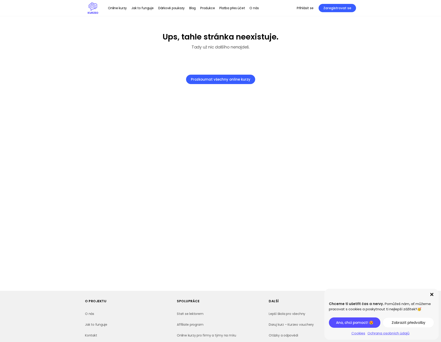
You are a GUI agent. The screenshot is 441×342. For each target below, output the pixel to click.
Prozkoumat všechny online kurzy (220, 79)
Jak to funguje (96, 324)
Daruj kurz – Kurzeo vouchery (291, 324)
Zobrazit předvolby (408, 322)
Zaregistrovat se (337, 8)
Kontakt (91, 335)
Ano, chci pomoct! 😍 (354, 322)
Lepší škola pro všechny (287, 313)
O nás (89, 313)
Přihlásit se (305, 8)
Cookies (358, 333)
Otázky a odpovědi (283, 335)
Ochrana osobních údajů (389, 333)
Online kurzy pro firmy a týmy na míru (206, 335)
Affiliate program (190, 324)
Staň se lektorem (190, 313)
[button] (432, 294)
